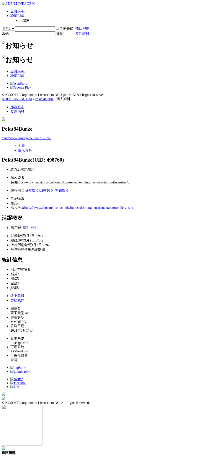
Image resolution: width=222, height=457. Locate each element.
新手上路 (29, 228)
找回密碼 (82, 28)
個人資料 (25, 150)
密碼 (5, 33)
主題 (21, 145)
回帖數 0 (46, 190)
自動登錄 (66, 28)
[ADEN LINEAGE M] (18, 3)
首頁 (17, 11)
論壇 (17, 16)
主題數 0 (61, 190)
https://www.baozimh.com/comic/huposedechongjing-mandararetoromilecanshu (78, 207)
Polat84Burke (44, 99)
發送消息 (17, 111)
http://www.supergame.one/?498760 (26, 138)
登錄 (59, 33)
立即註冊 (82, 33)
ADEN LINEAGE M (17, 99)
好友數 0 (31, 190)
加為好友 (17, 107)
